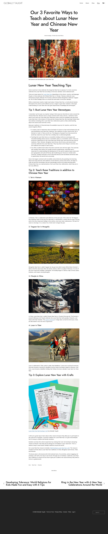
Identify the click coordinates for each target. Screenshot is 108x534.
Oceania (40, 465)
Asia (30, 465)
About (87, 3)
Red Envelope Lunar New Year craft (60, 448)
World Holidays (48, 35)
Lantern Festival (49, 319)
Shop (93, 3)
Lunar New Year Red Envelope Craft (38, 431)
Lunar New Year (47, 94)
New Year (34, 465)
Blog (98, 3)
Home (81, 3)
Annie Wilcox (60, 35)
